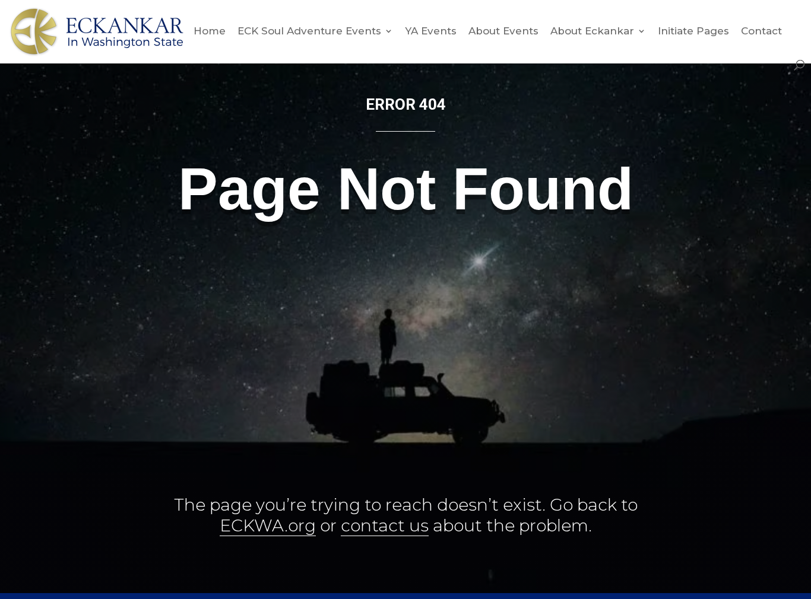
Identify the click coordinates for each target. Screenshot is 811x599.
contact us (385, 525)
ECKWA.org (268, 525)
